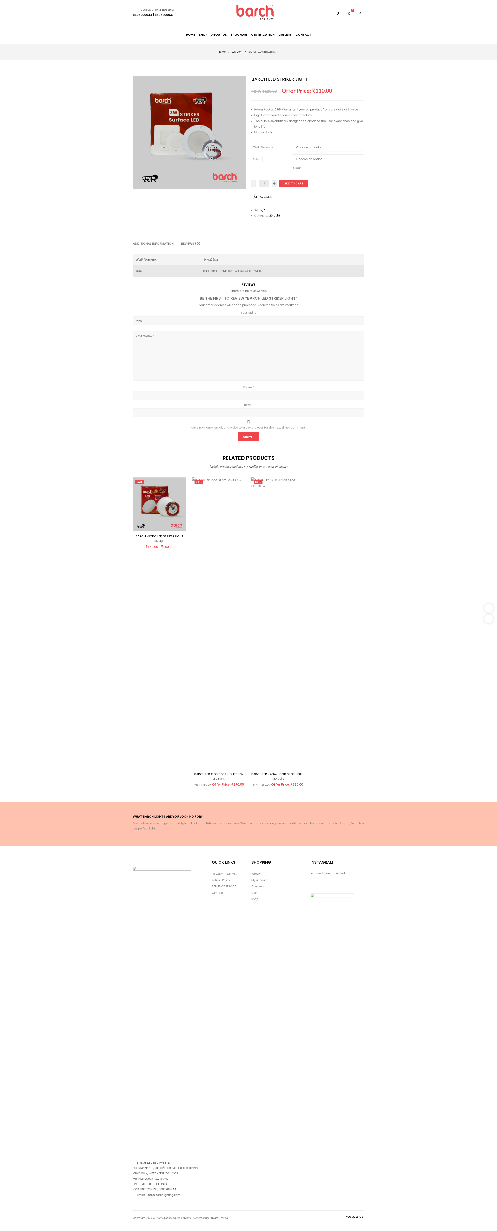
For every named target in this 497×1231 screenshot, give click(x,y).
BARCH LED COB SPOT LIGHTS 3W (218, 774)
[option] (189, 132)
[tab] (153, 244)
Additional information (153, 243)
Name (248, 387)
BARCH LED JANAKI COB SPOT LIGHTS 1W (281, 774)
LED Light (237, 52)
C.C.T (257, 159)
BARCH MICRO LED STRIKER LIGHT (160, 536)
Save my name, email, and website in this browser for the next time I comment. (248, 427)
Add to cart (293, 183)
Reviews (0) (190, 243)
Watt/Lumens (263, 147)
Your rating (248, 312)
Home (222, 52)
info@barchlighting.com (164, 1195)
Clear (297, 168)
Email (248, 405)
